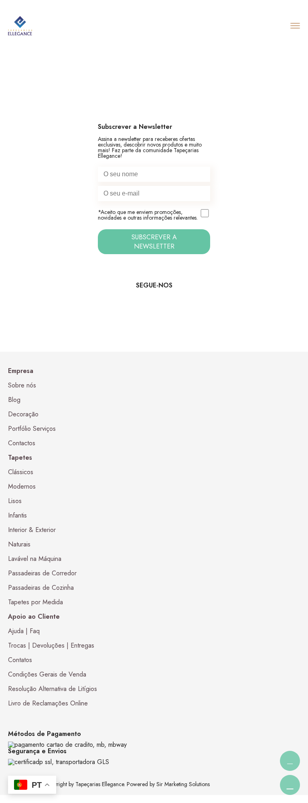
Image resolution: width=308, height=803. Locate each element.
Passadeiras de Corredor (42, 573)
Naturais (19, 544)
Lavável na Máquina (34, 558)
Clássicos (20, 472)
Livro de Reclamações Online (48, 703)
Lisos (15, 500)
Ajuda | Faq (24, 631)
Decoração (23, 414)
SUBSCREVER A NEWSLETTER (154, 241)
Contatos (20, 659)
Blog (14, 399)
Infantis (17, 515)
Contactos (21, 443)
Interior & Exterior (32, 529)
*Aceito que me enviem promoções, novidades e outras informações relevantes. (148, 215)
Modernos (22, 486)
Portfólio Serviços (32, 428)
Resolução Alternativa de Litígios (52, 688)
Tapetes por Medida (35, 602)
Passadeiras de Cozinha (41, 587)
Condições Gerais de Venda (47, 674)
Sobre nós (22, 385)
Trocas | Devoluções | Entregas (51, 645)
